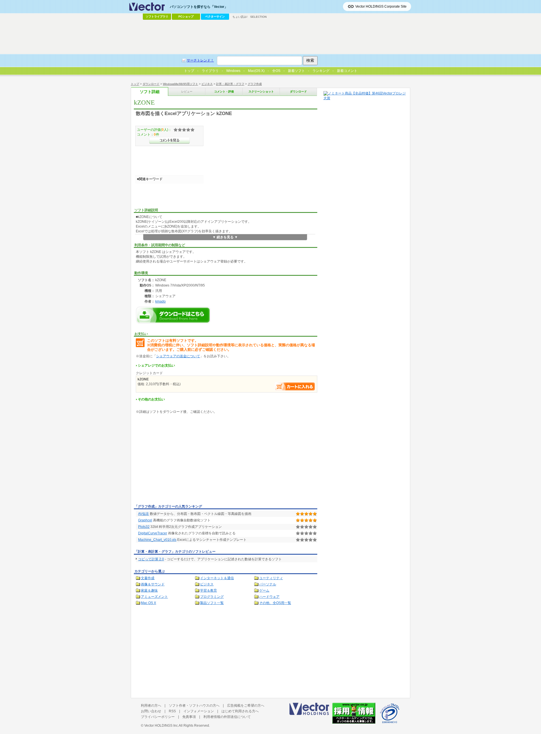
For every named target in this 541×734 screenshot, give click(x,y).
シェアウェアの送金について (178, 356)
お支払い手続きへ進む (295, 386)
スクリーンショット (261, 91)
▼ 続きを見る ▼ (225, 237)
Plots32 (144, 527)
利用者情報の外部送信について (227, 717)
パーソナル (267, 584)
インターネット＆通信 (217, 578)
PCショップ (186, 16)
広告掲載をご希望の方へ (245, 705)
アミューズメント (154, 597)
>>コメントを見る (169, 140)
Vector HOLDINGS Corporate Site (381, 6)
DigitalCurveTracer (152, 533)
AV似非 (143, 514)
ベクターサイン (215, 16)
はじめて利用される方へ (240, 711)
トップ (135, 83)
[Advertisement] (181, 460)
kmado (160, 301)
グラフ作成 (255, 83)
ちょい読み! (239, 16)
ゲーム (264, 590)
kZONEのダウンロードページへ (173, 315)
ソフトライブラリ (157, 16)
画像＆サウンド (153, 584)
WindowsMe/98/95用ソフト (180, 83)
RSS (172, 711)
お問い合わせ (151, 711)
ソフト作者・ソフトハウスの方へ (194, 705)
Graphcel (145, 520)
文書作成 (147, 578)
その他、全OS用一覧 (275, 603)
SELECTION (258, 16)
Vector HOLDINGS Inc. (161, 726)
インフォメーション (198, 711)
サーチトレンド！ (200, 60)
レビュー (186, 91)
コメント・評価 (224, 91)
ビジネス (207, 83)
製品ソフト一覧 (212, 603)
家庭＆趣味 (149, 590)
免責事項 (189, 717)
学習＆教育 (208, 590)
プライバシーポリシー (158, 717)
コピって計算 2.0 (151, 559)
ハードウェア (269, 597)
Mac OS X (148, 603)
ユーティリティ (271, 578)
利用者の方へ (151, 705)
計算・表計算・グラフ (230, 83)
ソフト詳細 (149, 92)
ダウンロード (151, 83)
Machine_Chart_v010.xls (157, 540)
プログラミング (212, 597)
